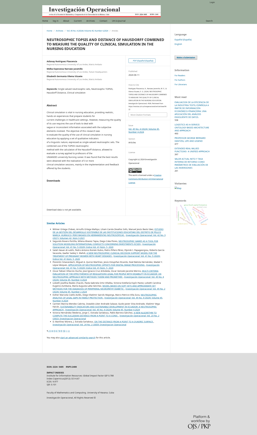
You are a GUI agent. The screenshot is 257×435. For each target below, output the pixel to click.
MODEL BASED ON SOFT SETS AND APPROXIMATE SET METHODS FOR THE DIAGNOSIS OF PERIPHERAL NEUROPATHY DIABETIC (104, 287)
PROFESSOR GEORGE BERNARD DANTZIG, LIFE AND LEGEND (190, 139)
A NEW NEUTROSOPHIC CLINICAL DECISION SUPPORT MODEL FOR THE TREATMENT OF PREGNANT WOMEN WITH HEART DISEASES (105, 254)
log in (55, 20)
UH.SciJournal (119, 20)
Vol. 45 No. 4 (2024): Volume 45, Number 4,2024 (87, 30)
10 (64, 330)
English (178, 44)
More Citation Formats (141, 114)
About (66, 20)
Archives (90, 20)
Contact (103, 20)
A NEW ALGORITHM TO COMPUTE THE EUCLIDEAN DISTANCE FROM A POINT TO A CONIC (105, 314)
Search (209, 20)
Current (78, 20)
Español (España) (183, 39)
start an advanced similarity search (77, 337)
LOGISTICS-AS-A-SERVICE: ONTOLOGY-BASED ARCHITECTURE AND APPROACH (192, 127)
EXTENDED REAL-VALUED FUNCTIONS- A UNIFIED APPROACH (192, 150)
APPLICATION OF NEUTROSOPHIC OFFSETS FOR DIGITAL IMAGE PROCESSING (106, 265)
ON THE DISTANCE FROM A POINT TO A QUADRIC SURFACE (123, 321)
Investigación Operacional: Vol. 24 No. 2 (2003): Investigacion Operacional (89, 324)
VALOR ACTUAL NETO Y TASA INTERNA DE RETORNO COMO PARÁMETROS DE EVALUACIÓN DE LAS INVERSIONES (191, 163)
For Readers (180, 75)
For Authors (180, 80)
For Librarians (181, 84)
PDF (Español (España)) (143, 60)
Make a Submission (186, 57)
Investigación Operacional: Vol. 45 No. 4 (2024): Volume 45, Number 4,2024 (102, 309)
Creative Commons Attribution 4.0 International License (145, 179)
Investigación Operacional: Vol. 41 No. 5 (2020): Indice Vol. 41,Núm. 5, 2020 (104, 246)
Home (45, 20)
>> (69, 330)
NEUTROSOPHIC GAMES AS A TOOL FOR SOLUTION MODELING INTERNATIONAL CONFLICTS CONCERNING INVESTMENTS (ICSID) (105, 243)
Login (212, 2)
